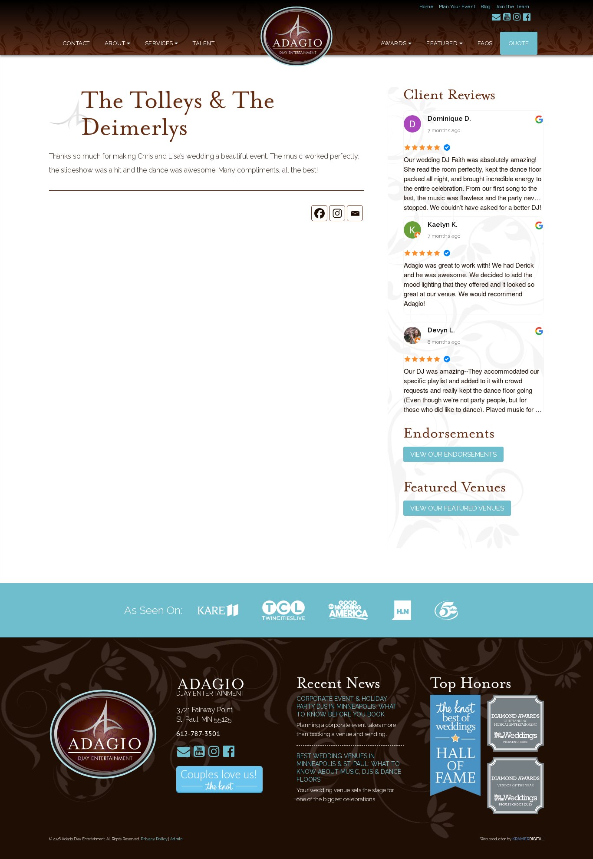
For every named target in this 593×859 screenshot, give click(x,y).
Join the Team (512, 7)
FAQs (485, 43)
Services (159, 43)
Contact (76, 43)
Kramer (528, 839)
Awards (394, 43)
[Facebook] (319, 213)
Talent (203, 43)
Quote (519, 43)
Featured (442, 43)
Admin (176, 839)
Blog (486, 7)
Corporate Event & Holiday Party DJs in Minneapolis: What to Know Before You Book (346, 706)
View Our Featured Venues (457, 508)
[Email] (355, 213)
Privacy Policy (154, 839)
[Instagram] (337, 213)
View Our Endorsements (453, 454)
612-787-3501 (198, 733)
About (115, 43)
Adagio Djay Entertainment (296, 36)
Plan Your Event (457, 7)
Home (426, 7)
